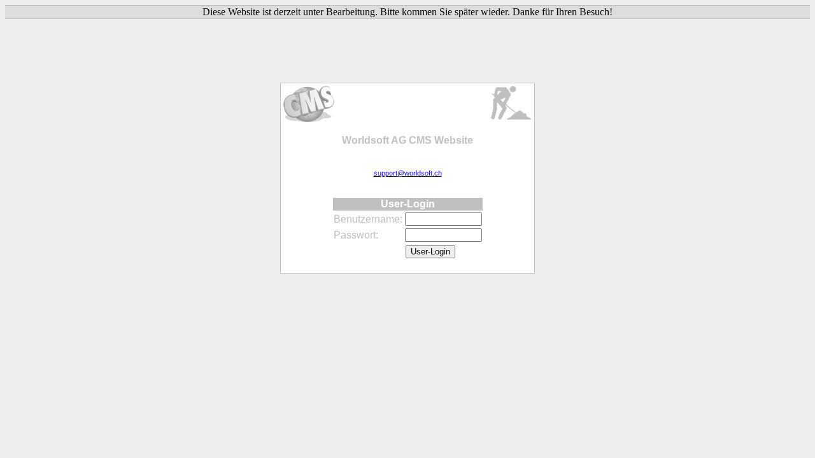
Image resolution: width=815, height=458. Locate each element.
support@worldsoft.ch (408, 173)
